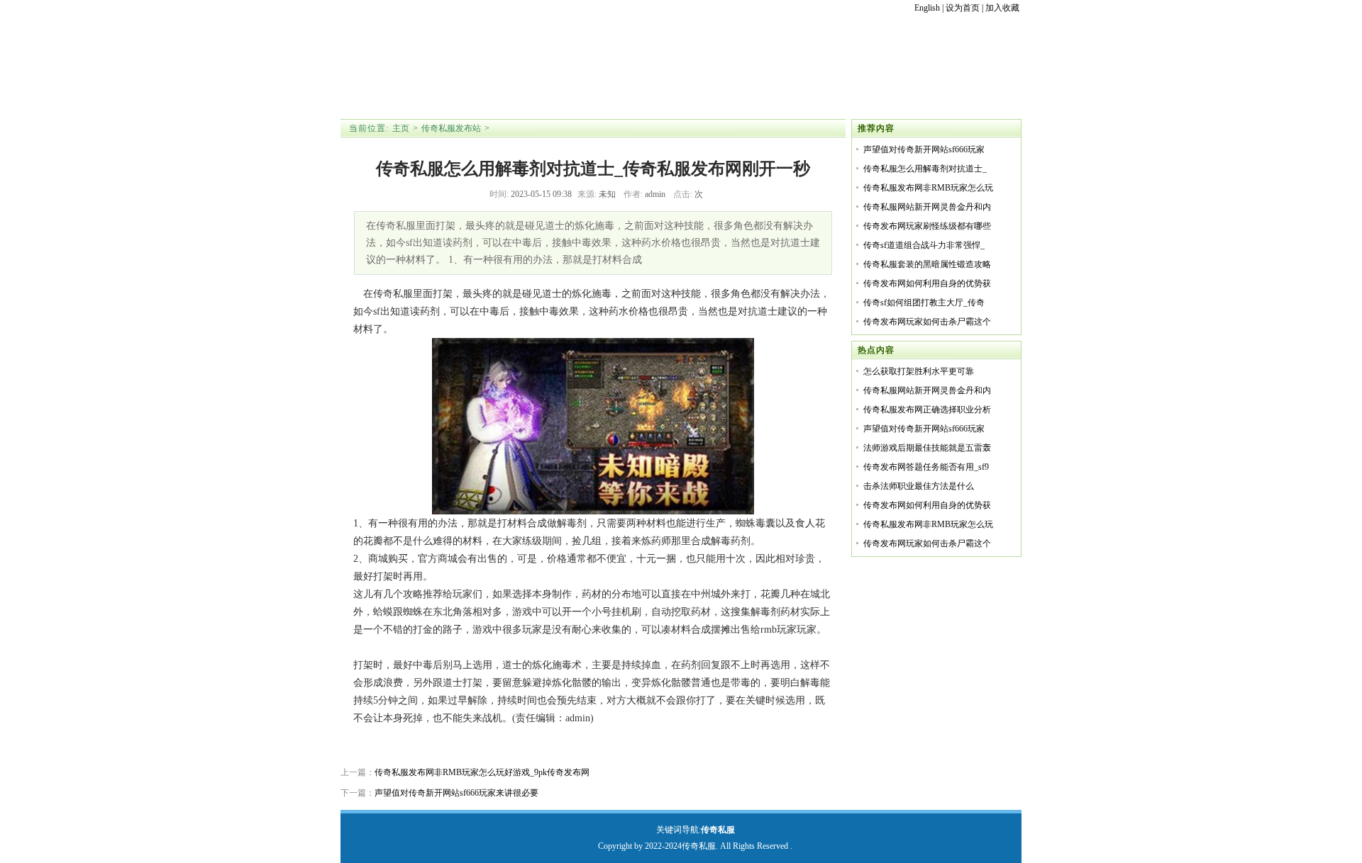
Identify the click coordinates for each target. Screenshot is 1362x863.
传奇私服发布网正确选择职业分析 (927, 409)
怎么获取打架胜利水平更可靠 (918, 371)
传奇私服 (718, 830)
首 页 (388, 84)
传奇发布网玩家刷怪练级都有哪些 (927, 226)
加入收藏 (1002, 8)
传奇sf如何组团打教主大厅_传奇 (924, 303)
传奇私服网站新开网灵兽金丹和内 (927, 207)
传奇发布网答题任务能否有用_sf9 (926, 467)
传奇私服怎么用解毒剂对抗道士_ (925, 169)
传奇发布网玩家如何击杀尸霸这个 (927, 322)
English (927, 8)
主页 (400, 128)
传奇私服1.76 (494, 84)
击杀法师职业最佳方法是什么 (918, 486)
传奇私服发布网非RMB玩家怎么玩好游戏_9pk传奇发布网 (482, 772)
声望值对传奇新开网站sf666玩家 (924, 149)
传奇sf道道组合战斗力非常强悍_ (924, 245)
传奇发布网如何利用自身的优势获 (927, 283)
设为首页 (963, 8)
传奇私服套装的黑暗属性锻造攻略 (927, 264)
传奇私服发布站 (451, 128)
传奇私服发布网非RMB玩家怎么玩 (928, 188)
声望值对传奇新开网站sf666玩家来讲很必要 (456, 793)
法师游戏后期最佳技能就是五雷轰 (927, 448)
